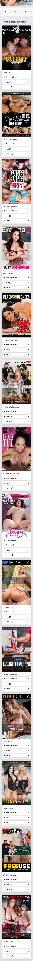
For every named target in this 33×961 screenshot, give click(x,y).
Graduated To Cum (10, 541)
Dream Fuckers (8, 607)
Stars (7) (8, 216)
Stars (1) (8, 550)
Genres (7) (9, 87)
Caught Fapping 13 (10, 674)
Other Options (8, 741)
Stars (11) (9, 884)
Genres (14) (9, 154)
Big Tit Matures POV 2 (11, 474)
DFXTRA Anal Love (10, 340)
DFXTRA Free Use (9, 875)
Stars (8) (8, 149)
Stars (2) (8, 82)
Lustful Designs (8, 942)
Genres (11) (9, 555)
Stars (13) (9, 416)
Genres (27, 12)
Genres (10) (9, 287)
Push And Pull (8, 808)
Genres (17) (9, 220)
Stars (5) (8, 349)
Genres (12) (9, 622)
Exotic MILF (7, 73)
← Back (6, 12)
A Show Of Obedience (11, 407)
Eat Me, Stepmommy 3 (11, 139)
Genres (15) (9, 688)
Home (17, 12)
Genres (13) (9, 889)
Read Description (11, 77)
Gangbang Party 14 (10, 206)
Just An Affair (8, 273)
